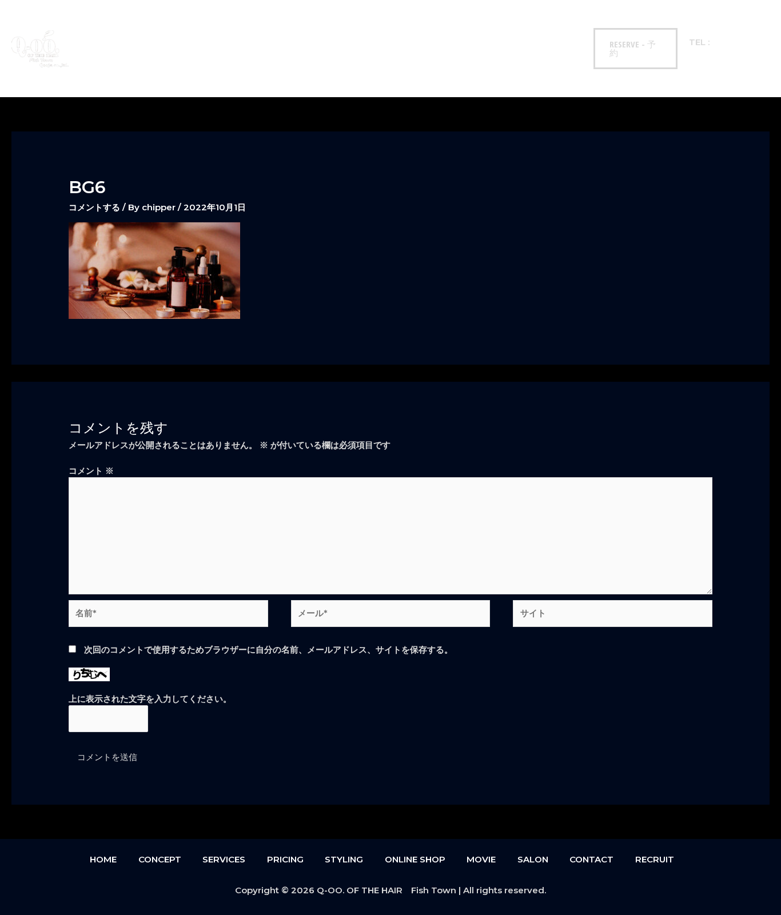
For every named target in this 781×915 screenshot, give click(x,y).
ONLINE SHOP (368, 28)
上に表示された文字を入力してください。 (150, 698)
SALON (471, 28)
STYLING (306, 28)
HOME (101, 28)
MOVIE (426, 28)
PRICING (255, 28)
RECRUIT (105, 68)
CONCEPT (149, 28)
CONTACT (522, 28)
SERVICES (203, 28)
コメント (91, 470)
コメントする (94, 207)
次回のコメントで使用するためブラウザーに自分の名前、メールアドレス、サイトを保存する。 (268, 649)
